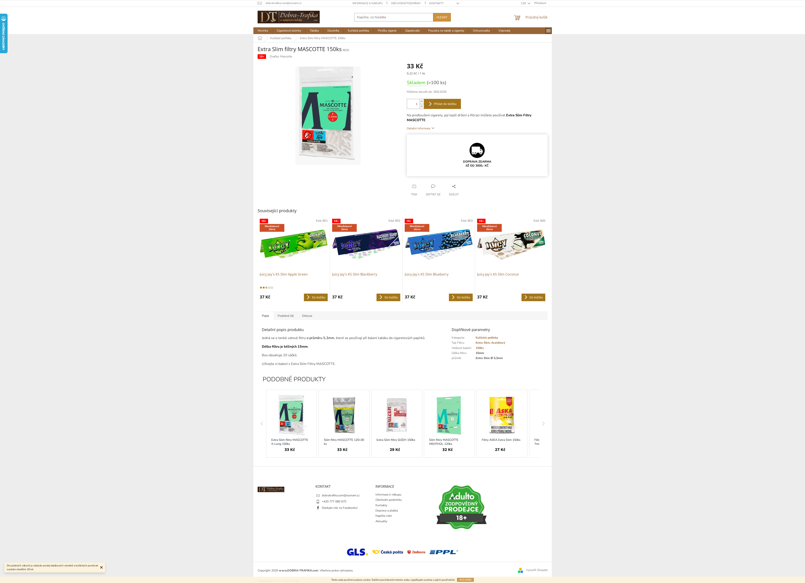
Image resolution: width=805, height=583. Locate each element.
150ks (480, 348)
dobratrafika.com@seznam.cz (340, 495)
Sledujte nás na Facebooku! (340, 508)
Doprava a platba (386, 511)
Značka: (281, 56)
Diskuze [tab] (307, 316)
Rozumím (465, 580)
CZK (524, 3)
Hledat (441, 17)
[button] (262, 424)
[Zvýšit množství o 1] (422, 101)
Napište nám (383, 516)
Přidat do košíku (445, 104)
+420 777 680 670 (334, 502)
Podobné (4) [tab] (286, 316)
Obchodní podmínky (406, 3)
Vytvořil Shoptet (537, 570)
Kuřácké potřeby (487, 338)
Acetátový (498, 343)
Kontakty (436, 3)
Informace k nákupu (368, 3)
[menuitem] (262, 30)
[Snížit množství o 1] (422, 106)
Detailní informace (418, 128)
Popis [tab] (265, 316)
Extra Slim (483, 343)
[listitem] (291, 424)
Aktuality (381, 521)
